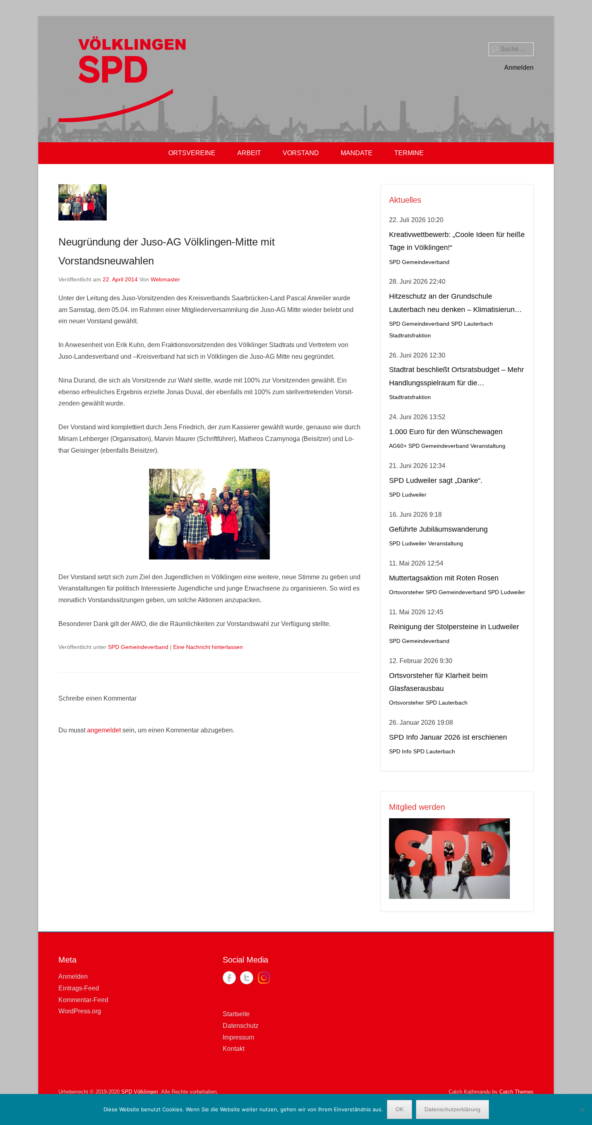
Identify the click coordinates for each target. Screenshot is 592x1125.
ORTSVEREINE (191, 153)
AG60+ (398, 446)
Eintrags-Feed (78, 988)
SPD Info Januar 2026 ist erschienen (448, 737)
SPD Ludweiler (407, 495)
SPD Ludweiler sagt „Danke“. (435, 480)
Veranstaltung (487, 446)
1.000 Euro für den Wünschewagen (446, 432)
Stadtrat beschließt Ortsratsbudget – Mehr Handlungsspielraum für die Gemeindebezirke (456, 377)
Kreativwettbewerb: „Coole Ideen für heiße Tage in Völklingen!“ (457, 241)
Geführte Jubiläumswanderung (438, 529)
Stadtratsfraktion (410, 336)
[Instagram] (264, 977)
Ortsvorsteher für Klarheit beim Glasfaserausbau (438, 682)
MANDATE (357, 153)
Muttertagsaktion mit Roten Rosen (444, 578)
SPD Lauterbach (472, 324)
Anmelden (519, 67)
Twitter (246, 977)
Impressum (238, 1037)
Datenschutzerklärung (452, 1109)
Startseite (236, 1014)
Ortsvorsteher (406, 592)
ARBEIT (249, 153)
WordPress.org (79, 1011)
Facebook (229, 977)
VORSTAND (301, 153)
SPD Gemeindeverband (138, 647)
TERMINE (409, 153)
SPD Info (400, 752)
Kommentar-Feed (83, 999)
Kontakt (233, 1048)
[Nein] (582, 1110)
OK (399, 1109)
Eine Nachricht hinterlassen (208, 647)
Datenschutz (241, 1025)
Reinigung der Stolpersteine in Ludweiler (454, 627)
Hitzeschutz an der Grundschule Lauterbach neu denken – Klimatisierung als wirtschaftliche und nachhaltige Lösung (457, 304)
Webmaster (165, 279)
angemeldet (104, 730)
